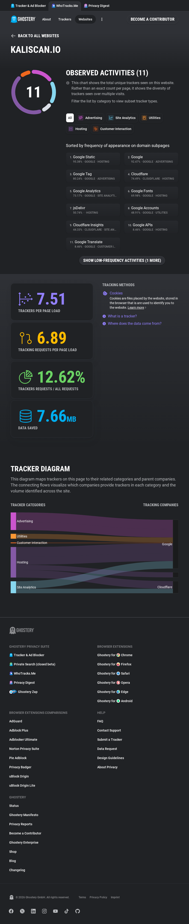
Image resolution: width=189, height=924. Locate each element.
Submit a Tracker (109, 739)
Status (14, 806)
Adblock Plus (18, 730)
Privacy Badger (20, 767)
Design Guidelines (110, 758)
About (46, 19)
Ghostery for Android (115, 701)
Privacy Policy (98, 897)
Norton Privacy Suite (24, 749)
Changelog (17, 870)
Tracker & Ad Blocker (30, 6)
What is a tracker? (122, 316)
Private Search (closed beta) (34, 664)
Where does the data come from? (135, 323)
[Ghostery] (23, 19)
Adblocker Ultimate (23, 739)
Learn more (136, 307)
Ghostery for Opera (113, 682)
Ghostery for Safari (113, 673)
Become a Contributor (152, 19)
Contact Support (109, 730)
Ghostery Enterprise (23, 842)
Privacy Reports (20, 824)
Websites (85, 19)
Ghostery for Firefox (114, 664)
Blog (12, 861)
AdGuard (15, 721)
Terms (82, 897)
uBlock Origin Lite (22, 785)
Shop (13, 851)
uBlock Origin (19, 776)
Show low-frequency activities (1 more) (122, 260)
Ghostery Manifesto (23, 815)
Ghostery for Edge (112, 692)
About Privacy (107, 767)
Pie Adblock (18, 758)
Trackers (64, 19)
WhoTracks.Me (67, 6)
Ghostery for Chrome (115, 655)
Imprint (115, 897)
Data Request (107, 749)
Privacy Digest (99, 6)
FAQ (100, 721)
